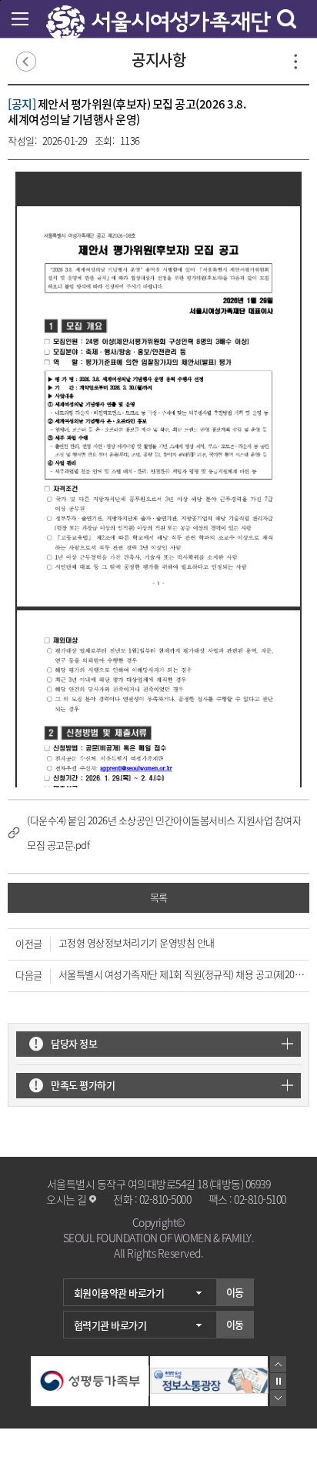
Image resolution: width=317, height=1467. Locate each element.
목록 (159, 897)
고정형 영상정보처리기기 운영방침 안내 (136, 942)
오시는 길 (66, 1199)
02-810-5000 (165, 1199)
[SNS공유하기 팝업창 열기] (295, 61)
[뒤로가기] (25, 62)
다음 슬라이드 (278, 1398)
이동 (235, 1292)
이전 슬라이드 (278, 1364)
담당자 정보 (74, 1043)
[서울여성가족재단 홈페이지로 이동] (158, 13)
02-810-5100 (260, 1199)
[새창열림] (89, 1381)
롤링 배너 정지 (278, 1381)
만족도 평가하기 (83, 1085)
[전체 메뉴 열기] (20, 19)
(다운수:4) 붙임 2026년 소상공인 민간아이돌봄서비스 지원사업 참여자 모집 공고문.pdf (164, 832)
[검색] (286, 19)
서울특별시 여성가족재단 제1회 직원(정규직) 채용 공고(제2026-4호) (182, 974)
